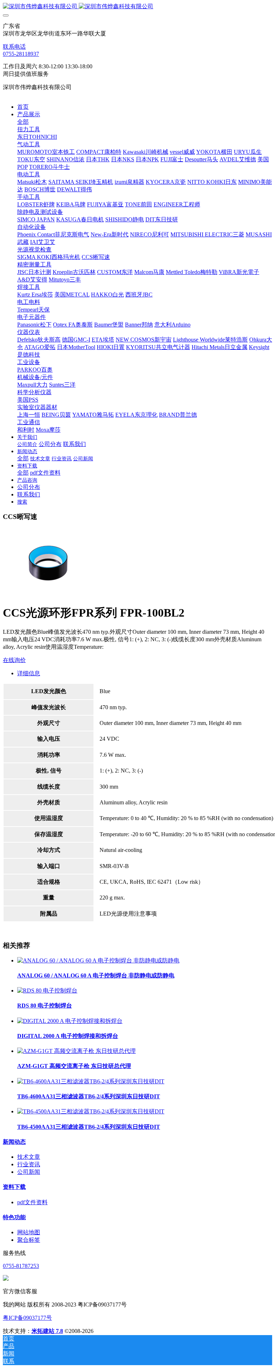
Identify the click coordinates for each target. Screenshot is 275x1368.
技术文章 (28, 1157)
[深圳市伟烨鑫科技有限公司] (137, 6)
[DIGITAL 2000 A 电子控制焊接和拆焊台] (69, 1021)
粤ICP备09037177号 (27, 1318)
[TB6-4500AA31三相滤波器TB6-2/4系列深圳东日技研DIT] (90, 1111)
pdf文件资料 (32, 1202)
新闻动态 (14, 1142)
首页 (23, 107)
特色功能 (14, 1217)
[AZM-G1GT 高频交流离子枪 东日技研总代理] (76, 1051)
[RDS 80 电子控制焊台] (47, 990)
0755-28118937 (21, 54)
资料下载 (14, 1187)
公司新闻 (28, 1172)
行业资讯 (28, 1164)
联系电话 (14, 47)
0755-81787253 (21, 1266)
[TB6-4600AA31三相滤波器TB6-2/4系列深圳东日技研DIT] (90, 1081)
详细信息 (28, 673)
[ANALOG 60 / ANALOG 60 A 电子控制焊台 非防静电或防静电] (98, 960)
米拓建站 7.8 (47, 1331)
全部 (23, 122)
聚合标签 (28, 1240)
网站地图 (28, 1232)
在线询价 (14, 660)
